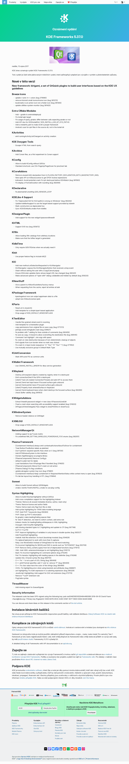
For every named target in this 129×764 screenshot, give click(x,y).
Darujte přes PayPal (50, 708)
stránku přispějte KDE (28, 678)
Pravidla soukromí (82, 734)
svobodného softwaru (33, 670)
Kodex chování (81, 731)
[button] (115, 2)
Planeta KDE (59, 730)
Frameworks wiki (88, 657)
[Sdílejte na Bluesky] (53, 747)
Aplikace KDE (16, 726)
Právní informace (92, 759)
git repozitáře (81, 654)
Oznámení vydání (64, 29)
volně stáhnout (59, 627)
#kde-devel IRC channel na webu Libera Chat (38, 659)
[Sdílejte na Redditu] (64, 747)
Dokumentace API (39, 723)
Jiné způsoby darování (37, 712)
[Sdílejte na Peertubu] (75, 747)
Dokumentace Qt (39, 726)
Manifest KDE (102, 734)
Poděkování (59, 738)
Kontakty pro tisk (60, 733)
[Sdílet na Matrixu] (45, 747)
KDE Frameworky (17, 728)
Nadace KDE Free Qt (104, 728)
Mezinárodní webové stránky (107, 736)
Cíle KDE (36, 728)
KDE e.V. (100, 726)
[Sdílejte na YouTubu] (72, 747)
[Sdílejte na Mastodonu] (49, 747)
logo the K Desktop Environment (29, 759)
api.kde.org (67, 644)
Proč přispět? (44, 703)
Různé (57, 736)
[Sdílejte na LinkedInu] (60, 747)
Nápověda (80, 726)
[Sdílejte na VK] (79, 747)
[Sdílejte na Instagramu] (83, 747)
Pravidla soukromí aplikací (85, 736)
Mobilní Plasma (16, 731)
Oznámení (58, 725)
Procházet (91, 712)
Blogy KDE (58, 727)
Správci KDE (25, 757)
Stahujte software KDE (84, 728)
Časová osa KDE (103, 731)
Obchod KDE (102, 723)
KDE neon (15, 734)
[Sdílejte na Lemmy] (68, 747)
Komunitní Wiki (81, 723)
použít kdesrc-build (25, 639)
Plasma (14, 723)
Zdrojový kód (38, 731)
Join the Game (88, 678)
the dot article (76, 603)
